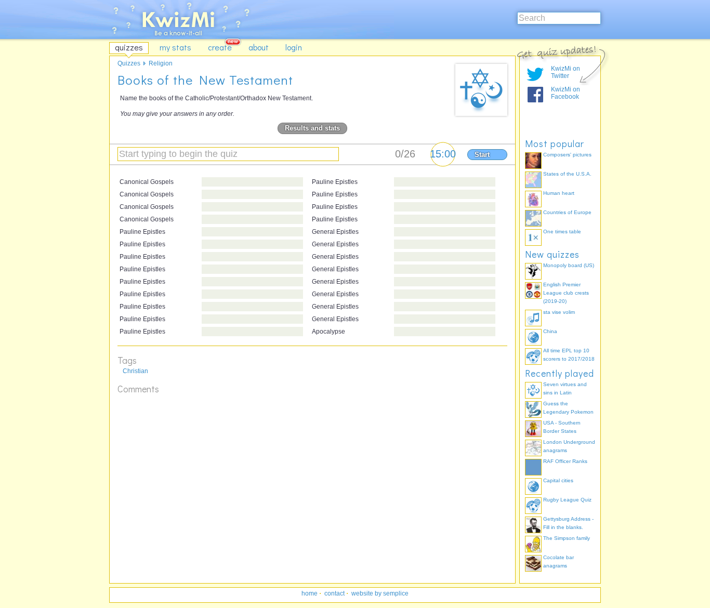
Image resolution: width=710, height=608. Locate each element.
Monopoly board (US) (568, 265)
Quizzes (128, 63)
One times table (562, 231)
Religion (161, 63)
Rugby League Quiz (567, 500)
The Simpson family (566, 538)
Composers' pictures (567, 154)
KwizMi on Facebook (565, 93)
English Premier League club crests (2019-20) (566, 293)
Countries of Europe (567, 212)
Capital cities (558, 480)
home (309, 593)
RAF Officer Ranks (565, 461)
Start (482, 154)
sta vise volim (559, 312)
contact (334, 593)
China (550, 331)
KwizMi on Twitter (565, 72)
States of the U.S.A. (567, 174)
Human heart (558, 193)
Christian (135, 371)
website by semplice (380, 593)
